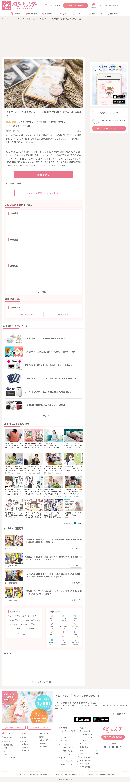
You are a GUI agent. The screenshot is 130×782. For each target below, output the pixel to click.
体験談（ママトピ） (59, 122)
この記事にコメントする (45, 193)
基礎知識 (48, 13)
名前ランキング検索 (68, 731)
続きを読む (43, 174)
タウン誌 (64, 740)
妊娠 (33, 624)
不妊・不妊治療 (9, 758)
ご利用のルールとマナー (109, 112)
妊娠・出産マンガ (17, 616)
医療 (18, 628)
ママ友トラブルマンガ (19, 624)
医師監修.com (85, 747)
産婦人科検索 (44, 743)
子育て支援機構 (85, 760)
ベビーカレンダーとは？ (20, 774)
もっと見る (42, 291)
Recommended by (67, 523)
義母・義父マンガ (33, 620)
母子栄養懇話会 (85, 767)
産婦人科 (26, 126)
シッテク (83, 740)
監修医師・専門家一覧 (40, 727)
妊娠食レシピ (26, 747)
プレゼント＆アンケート (68, 747)
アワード (64, 734)
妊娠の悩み (43, 122)
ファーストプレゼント (68, 754)
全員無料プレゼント (68, 751)
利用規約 (103, 774)
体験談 (24, 737)
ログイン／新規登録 (75, 5)
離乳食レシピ (26, 744)
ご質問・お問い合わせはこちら (109, 128)
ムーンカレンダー (86, 731)
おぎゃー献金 (84, 764)
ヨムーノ (83, 744)
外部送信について (62, 774)
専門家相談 (32, 13)
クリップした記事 (44, 681)
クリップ (77, 548)
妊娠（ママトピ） (28, 122)
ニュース (16, 13)
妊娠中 (6, 748)
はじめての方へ (54, 5)
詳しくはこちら (119, 714)
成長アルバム (96, 13)
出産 (11, 628)
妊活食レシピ (26, 750)
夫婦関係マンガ (16, 620)
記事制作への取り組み (15, 727)
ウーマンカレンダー (87, 734)
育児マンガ (32, 616)
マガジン (64, 737)
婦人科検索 (43, 746)
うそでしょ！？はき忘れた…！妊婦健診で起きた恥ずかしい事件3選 (54, 18)
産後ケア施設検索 (46, 740)
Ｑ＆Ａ (65, 13)
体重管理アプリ (66, 764)
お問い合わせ (111, 774)
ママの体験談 (29, 628)
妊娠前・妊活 (8, 745)
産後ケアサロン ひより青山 (87, 750)
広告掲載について (93, 774)
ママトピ (20, 18)
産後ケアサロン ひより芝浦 (87, 753)
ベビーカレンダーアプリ (68, 761)
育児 (5, 754)
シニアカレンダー (86, 737)
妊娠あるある (14, 126)
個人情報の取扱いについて (46, 774)
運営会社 (33, 774)
